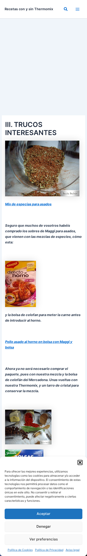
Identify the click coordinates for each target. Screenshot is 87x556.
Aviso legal (73, 550)
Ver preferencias (43, 539)
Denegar (43, 526)
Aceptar (43, 513)
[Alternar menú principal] (77, 9)
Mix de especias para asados (28, 204)
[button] (80, 462)
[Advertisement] (43, 64)
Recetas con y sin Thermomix (29, 9)
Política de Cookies (20, 550)
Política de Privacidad (49, 550)
